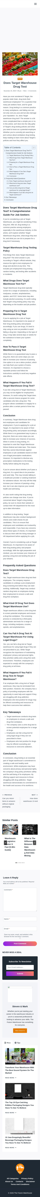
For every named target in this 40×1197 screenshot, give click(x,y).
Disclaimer (30, 1181)
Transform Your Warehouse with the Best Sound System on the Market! (19, 1070)
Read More (10, 1078)
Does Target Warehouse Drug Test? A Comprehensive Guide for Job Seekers (19, 152)
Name (7, 919)
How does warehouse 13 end (30, 798)
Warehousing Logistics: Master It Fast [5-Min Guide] (10, 844)
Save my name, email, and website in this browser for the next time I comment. (18, 935)
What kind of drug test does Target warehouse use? (20, 184)
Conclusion (12, 176)
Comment (8, 890)
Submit (20, 974)
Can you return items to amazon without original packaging (8, 801)
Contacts (19, 1181)
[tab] (16, 862)
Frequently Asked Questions (15, 178)
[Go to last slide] (5, 842)
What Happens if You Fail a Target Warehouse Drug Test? (20, 172)
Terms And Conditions (20, 1184)
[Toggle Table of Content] (32, 147)
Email (7, 929)
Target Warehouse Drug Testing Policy (21, 155)
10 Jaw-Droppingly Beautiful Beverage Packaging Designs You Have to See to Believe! (18, 1140)
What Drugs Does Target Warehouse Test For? (21, 159)
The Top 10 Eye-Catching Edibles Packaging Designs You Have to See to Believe (19, 1105)
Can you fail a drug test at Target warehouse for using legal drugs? (19, 189)
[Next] (34, 842)
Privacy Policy (27, 1178)
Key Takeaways (11, 197)
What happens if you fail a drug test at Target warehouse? (21, 194)
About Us (9, 1181)
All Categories (13, 1178)
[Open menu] (35, 4)
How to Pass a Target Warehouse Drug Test (21, 168)
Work (20, 79)
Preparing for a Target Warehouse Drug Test (21, 163)
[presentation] (10, 829)
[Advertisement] (20, 28)
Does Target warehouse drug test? (20, 181)
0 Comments (32, 91)
